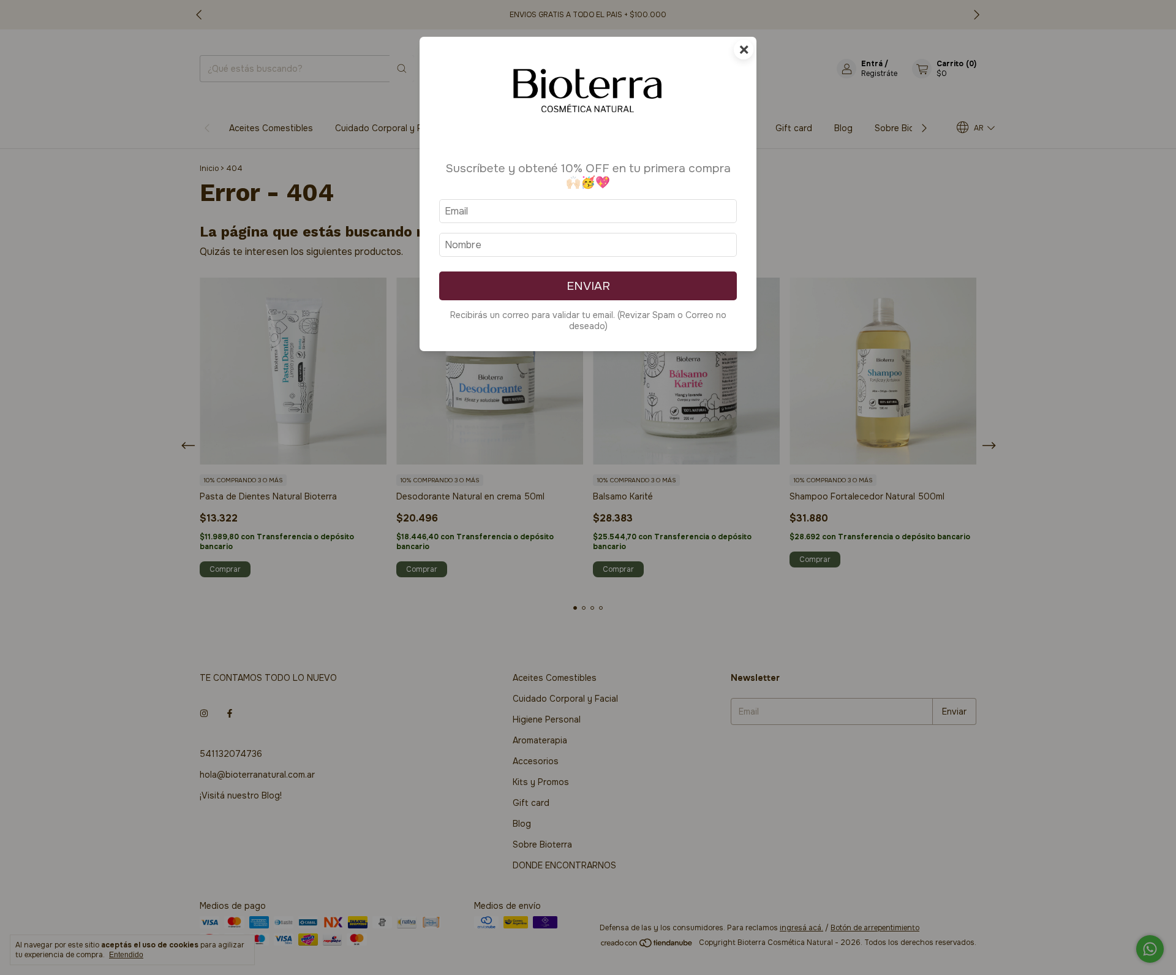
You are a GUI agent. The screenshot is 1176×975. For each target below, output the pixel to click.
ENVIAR (588, 286)
